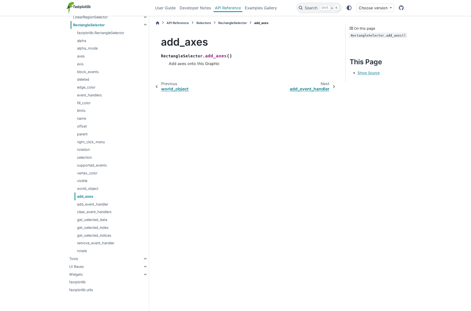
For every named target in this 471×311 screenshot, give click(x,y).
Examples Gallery (261, 7)
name (81, 118)
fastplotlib (77, 282)
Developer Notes (195, 7)
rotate (82, 251)
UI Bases (76, 266)
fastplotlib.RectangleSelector (100, 33)
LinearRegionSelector (90, 17)
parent (82, 134)
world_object (87, 188)
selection (84, 157)
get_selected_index (93, 227)
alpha (81, 41)
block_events (88, 72)
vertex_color (87, 173)
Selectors (203, 23)
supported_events (92, 165)
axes (81, 56)
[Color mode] (349, 8)
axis (80, 64)
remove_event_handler (95, 243)
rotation (83, 149)
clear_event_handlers (94, 212)
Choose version (374, 7)
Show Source (368, 73)
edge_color (86, 87)
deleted (83, 79)
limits (81, 110)
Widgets (76, 274)
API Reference (228, 7)
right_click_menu (91, 142)
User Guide (165, 7)
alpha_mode (87, 48)
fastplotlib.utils (81, 290)
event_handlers (89, 95)
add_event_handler (92, 204)
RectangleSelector (89, 25)
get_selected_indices (94, 235)
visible (82, 181)
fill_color (84, 103)
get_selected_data (92, 220)
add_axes (85, 196)
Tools (73, 259)
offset (82, 126)
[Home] (157, 23)
